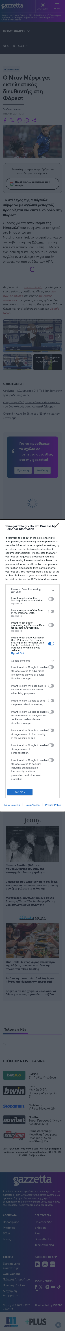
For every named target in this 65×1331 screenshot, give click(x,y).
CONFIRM (20, 792)
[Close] (58, 526)
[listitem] (32, 590)
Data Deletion (12, 804)
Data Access (32, 804)
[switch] (51, 599)
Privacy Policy (53, 804)
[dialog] (32, 665)
